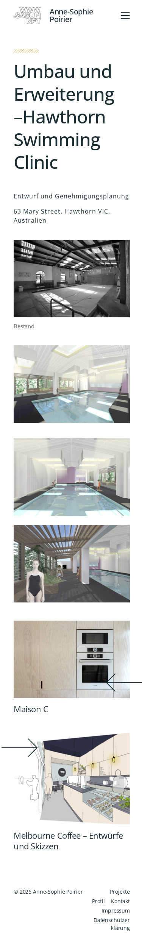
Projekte (120, 891)
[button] (125, 15)
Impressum (115, 910)
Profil (98, 901)
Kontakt (120, 901)
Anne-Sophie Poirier (71, 15)
